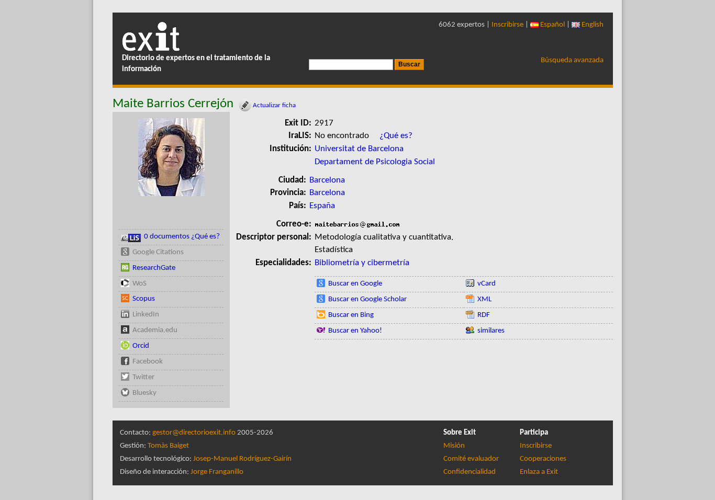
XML (484, 299)
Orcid (140, 346)
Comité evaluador (471, 459)
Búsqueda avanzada (572, 60)
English (592, 25)
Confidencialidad (469, 472)
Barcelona (327, 180)
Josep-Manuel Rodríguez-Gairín (242, 459)
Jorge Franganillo (217, 472)
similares (491, 331)
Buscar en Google (355, 284)
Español (552, 25)
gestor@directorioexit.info (194, 433)
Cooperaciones (543, 459)
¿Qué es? (395, 135)
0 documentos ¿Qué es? (182, 237)
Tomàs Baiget (168, 446)
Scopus (143, 299)
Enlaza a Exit (539, 472)
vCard (486, 284)
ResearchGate (153, 268)
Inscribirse (507, 25)
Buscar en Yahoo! (355, 331)
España (322, 205)
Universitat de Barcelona (359, 148)
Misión (454, 446)
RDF (483, 315)
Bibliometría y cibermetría (362, 262)
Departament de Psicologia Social (375, 161)
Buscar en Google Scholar (367, 299)
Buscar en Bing (351, 315)
